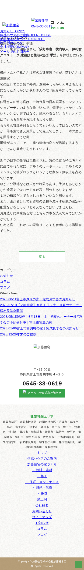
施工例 (11, 43)
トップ (42, 452)
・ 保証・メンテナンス (42, 482)
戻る (42, 256)
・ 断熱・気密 (42, 488)
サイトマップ (42, 517)
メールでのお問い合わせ (45, 392)
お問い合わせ (42, 511)
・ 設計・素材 (42, 470)
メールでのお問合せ (14, 51)
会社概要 (14, 47)
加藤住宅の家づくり (22, 39)
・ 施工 (42, 476)
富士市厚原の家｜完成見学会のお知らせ (37, 299)
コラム (5, 281)
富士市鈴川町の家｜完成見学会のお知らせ (39, 328)
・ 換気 (42, 493)
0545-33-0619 (41, 26)
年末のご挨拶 (18, 334)
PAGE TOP (78, 564)
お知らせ (12, 31)
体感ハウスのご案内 (25, 35)
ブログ (5, 287)
